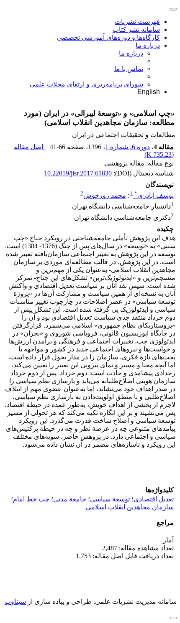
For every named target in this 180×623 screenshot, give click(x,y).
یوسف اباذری (154, 195)
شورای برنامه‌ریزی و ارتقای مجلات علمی (86, 84)
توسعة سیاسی (110, 499)
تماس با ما (128, 68)
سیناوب (15, 601)
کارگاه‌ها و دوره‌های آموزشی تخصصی (108, 37)
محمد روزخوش (104, 195)
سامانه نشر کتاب (136, 29)
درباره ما (148, 45)
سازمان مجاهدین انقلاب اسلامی (130, 507)
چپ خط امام (31, 499)
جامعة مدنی (69, 499)
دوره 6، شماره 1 (127, 146)
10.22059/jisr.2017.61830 (78, 173)
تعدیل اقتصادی (154, 499)
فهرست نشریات (137, 21)
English (148, 91)
